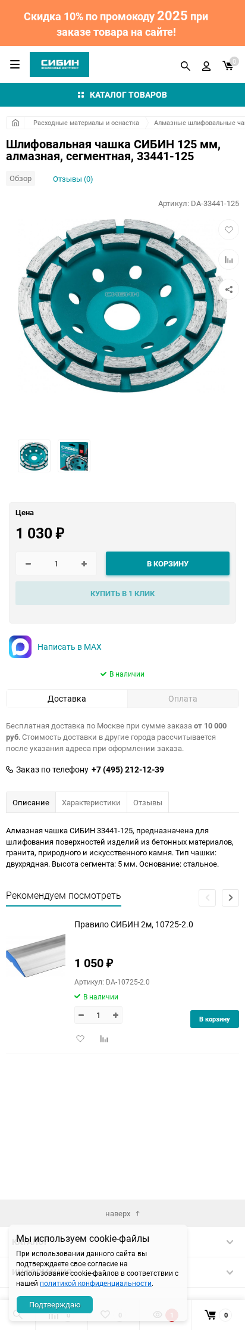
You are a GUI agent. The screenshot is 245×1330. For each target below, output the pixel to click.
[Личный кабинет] (206, 64)
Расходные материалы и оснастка (86, 122)
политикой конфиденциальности (96, 1283)
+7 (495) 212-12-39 (128, 769)
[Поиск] (185, 64)
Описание (30, 802)
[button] (230, 898)
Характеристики (91, 802)
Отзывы (147, 802)
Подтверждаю (55, 1304)
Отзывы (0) (73, 178)
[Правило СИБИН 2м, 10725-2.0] (35, 955)
